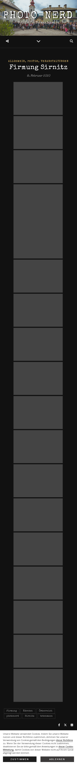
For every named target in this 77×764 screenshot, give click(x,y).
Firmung (12, 711)
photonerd (13, 716)
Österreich (45, 711)
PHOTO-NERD (38, 16)
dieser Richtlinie (64, 740)
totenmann (46, 716)
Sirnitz (29, 716)
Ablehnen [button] (57, 759)
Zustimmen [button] (19, 759)
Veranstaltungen (55, 61)
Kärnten (28, 711)
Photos (33, 61)
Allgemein (16, 61)
